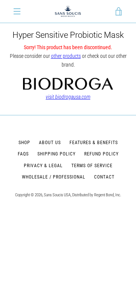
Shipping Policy (56, 154)
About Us (50, 142)
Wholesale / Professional (53, 177)
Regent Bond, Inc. (107, 195)
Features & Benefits (94, 142)
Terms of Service (92, 165)
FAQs (23, 154)
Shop (24, 142)
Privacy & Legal (43, 165)
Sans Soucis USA (57, 195)
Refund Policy (101, 154)
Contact (104, 177)
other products (66, 56)
